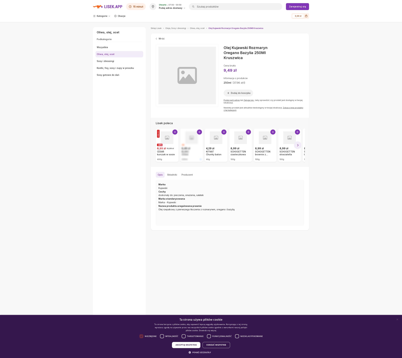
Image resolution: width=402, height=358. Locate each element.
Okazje (121, 16)
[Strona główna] (107, 6)
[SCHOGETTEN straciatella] (289, 145)
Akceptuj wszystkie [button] (186, 345)
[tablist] (230, 175)
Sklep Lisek (156, 28)
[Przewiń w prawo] (298, 145)
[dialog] (201, 336)
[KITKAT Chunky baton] (216, 145)
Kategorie (102, 16)
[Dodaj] (174, 132)
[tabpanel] (230, 202)
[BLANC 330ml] (191, 145)
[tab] (160, 175)
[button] (201, 352)
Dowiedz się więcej (207, 330)
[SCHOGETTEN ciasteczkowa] (240, 145)
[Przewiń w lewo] (162, 145)
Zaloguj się (249, 100)
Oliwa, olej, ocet (197, 28)
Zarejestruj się (297, 6)
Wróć (162, 38)
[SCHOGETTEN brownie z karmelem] (265, 145)
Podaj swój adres (232, 100)
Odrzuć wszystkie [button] (216, 345)
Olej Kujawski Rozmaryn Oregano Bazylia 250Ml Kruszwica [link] (235, 28)
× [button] (397, 319)
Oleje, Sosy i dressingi (175, 28)
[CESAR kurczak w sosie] (167, 145)
